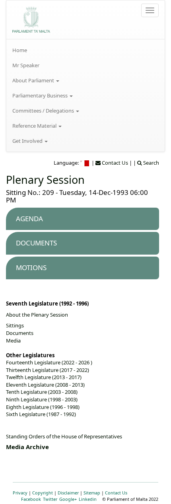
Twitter (50, 499)
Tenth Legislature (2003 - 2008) (42, 391)
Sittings (15, 325)
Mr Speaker (25, 65)
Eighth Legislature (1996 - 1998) (43, 407)
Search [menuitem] (150, 162)
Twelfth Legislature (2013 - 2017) (44, 377)
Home (19, 50)
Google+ (68, 499)
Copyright (42, 493)
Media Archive (27, 447)
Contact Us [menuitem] (114, 162)
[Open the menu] (150, 10)
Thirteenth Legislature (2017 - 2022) (47, 370)
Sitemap (92, 493)
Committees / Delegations (43, 110)
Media (13, 340)
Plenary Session (45, 179)
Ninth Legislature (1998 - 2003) (42, 399)
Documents (19, 333)
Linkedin (88, 499)
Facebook (31, 499)
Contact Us (116, 493)
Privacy (20, 493)
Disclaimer (68, 493)
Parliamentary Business (40, 95)
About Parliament (33, 80)
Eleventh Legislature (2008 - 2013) (45, 384)
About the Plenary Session (37, 314)
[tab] (82, 219)
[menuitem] (85, 50)
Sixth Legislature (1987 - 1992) (41, 414)
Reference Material (35, 125)
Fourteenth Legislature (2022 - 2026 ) (49, 362)
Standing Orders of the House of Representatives (64, 436)
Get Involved (28, 140)
